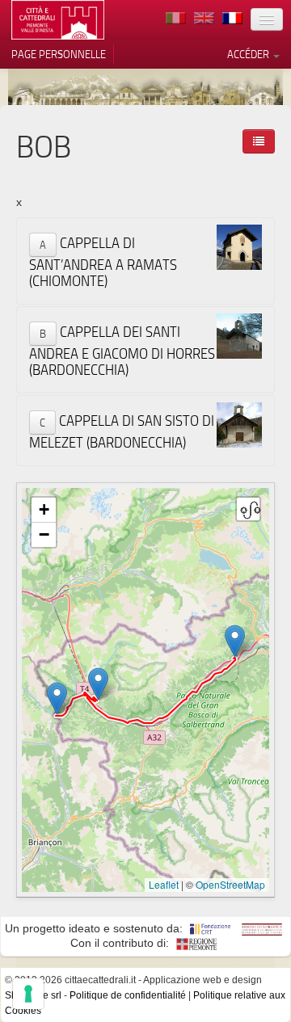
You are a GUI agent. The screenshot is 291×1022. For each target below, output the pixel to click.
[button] (235, 641)
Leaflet (164, 884)
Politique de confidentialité (128, 995)
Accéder (249, 54)
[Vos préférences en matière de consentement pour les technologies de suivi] (28, 993)
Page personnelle (58, 54)
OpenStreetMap (230, 884)
